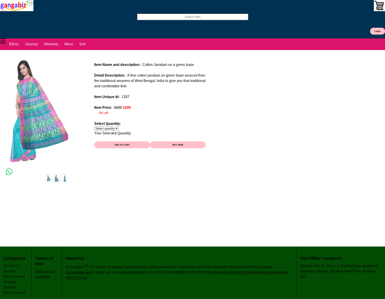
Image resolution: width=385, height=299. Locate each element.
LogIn (378, 31)
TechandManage (78, 272)
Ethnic (14, 44)
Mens (68, 44)
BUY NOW (177, 145)
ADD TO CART (122, 145)
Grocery (31, 44)
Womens (51, 44)
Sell (82, 44)
